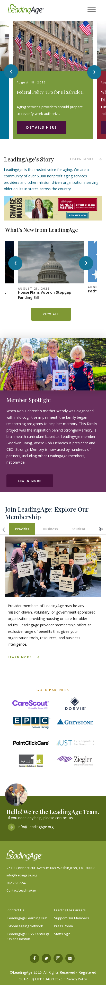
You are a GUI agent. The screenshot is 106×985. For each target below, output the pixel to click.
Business (50, 529)
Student (78, 529)
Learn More (29, 481)
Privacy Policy (76, 979)
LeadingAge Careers (70, 910)
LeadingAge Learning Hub (27, 918)
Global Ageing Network (25, 926)
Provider (22, 529)
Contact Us (15, 910)
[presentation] (11, 71)
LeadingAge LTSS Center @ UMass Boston (28, 936)
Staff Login (62, 934)
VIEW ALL (51, 314)
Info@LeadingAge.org (35, 826)
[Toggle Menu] (91, 9)
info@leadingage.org (21, 875)
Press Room (63, 926)
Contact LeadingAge (21, 890)
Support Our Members (71, 918)
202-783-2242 (16, 883)
